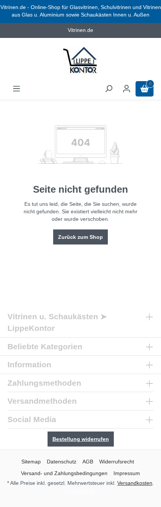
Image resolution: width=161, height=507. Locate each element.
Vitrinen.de (83, 491)
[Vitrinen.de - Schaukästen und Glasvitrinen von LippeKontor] (80, 61)
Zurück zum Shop (80, 237)
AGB (87, 462)
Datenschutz (61, 462)
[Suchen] (109, 89)
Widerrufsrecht (116, 462)
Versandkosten (134, 483)
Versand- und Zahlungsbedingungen (64, 473)
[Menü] (16, 89)
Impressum (126, 473)
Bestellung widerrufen (80, 439)
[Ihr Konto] (127, 89)
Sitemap (31, 462)
